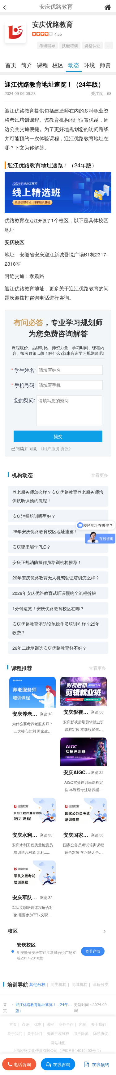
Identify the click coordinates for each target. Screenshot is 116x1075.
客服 (82, 1024)
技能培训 (70, 45)
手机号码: (23, 385)
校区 (57, 65)
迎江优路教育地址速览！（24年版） (41, 1007)
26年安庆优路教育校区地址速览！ (45, 531)
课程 (42, 65)
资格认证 (92, 45)
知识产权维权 (58, 1033)
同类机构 (58, 984)
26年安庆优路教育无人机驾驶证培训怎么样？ (56, 577)
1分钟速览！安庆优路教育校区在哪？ (48, 608)
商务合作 (66, 1024)
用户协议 (80, 1033)
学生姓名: (23, 370)
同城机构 (79, 984)
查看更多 (99, 475)
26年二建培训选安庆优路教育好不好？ (49, 648)
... (109, 45)
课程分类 (100, 984)
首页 (10, 65)
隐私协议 (100, 1033)
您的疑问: (24, 400)
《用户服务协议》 (55, 448)
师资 (105, 65)
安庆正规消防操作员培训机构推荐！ (47, 562)
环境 (89, 65)
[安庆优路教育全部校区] (104, 930)
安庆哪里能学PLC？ (31, 547)
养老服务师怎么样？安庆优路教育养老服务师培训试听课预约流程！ (57, 496)
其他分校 (37, 984)
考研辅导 (47, 45)
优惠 (37, 1024)
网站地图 (58, 1042)
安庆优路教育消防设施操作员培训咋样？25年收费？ (56, 628)
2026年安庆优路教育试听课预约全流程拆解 (54, 593)
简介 (26, 65)
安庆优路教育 (52, 24)
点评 (25, 1024)
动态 (73, 65)
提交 (58, 436)
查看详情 (92, 951)
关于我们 (98, 1024)
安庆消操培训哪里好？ (34, 516)
